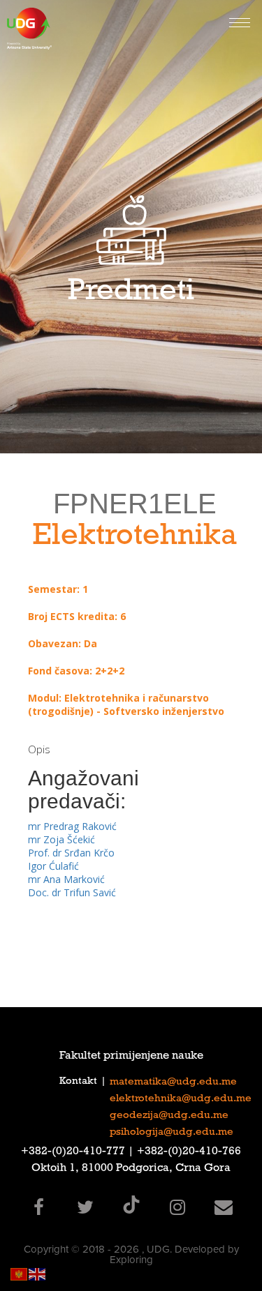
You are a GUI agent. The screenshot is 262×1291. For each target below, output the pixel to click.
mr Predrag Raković (72, 826)
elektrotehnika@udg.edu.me (181, 1099)
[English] (38, 1273)
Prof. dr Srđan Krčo (71, 852)
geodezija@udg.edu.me (169, 1116)
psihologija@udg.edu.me (171, 1133)
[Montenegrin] (19, 1273)
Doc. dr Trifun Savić (72, 892)
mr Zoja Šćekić (61, 839)
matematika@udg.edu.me (173, 1082)
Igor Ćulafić (53, 866)
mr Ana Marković (66, 879)
